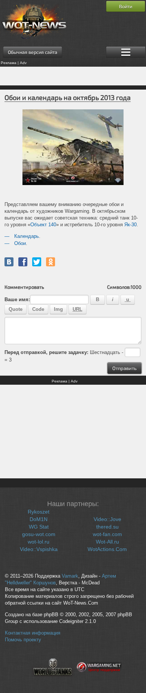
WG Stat (39, 527)
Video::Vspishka (39, 549)
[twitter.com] (36, 261)
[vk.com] (8, 261)
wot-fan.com (107, 534)
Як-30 (130, 224)
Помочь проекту (23, 639)
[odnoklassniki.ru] (50, 261)
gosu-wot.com (38, 534)
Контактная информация (32, 633)
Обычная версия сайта (32, 52)
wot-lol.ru (38, 542)
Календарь (26, 236)
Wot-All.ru (107, 542)
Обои (20, 243)
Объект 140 (43, 224)
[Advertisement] (73, 76)
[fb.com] (22, 261)
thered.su (107, 527)
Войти (125, 6)
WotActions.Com (107, 549)
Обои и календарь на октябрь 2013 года (67, 97)
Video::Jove (107, 519)
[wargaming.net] (99, 680)
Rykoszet (38, 512)
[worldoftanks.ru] (52, 680)
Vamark (70, 576)
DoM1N (39, 519)
